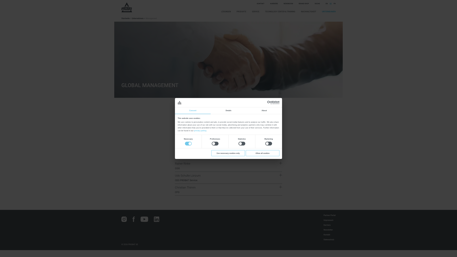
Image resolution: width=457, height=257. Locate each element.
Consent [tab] (192, 110)
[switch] (215, 144)
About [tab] (264, 110)
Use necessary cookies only (228, 153)
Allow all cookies (263, 153)
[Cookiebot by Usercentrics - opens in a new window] (269, 102)
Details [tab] (228, 110)
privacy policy (200, 131)
